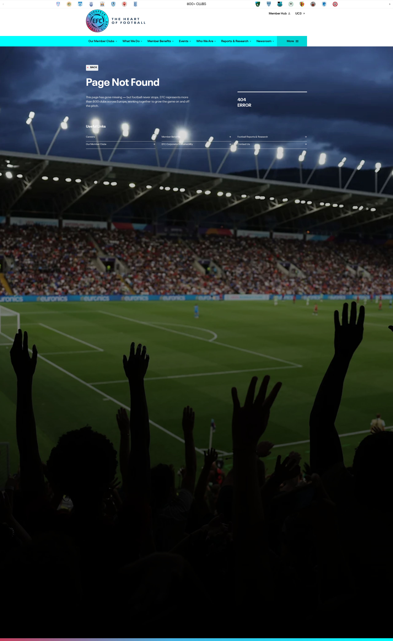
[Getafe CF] (69, 4)
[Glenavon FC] (257, 4)
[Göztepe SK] (324, 4)
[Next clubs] (390, 4)
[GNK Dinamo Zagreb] (279, 4)
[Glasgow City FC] (135, 4)
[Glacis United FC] (124, 4)
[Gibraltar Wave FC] (80, 4)
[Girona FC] (102, 4)
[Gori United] (302, 4)
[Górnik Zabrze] (313, 4)
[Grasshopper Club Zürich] (335, 4)
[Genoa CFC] (58, 4)
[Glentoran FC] (268, 4)
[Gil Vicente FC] (91, 4)
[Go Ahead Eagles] (290, 4)
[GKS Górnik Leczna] (113, 4)
